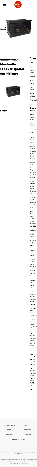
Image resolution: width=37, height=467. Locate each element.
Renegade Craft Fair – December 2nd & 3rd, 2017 (33, 202)
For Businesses (9, 425)
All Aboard (33, 230)
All (30, 66)
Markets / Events (18, 439)
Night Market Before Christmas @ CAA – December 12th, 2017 (33, 218)
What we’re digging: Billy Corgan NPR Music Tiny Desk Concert (33, 170)
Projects (32, 76)
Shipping (9, 434)
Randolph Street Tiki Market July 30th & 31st (33, 324)
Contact (28, 434)
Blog (9, 430)
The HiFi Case (18, 4)
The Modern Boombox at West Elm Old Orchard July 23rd (33, 340)
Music (31, 62)
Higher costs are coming (33, 117)
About (27, 425)
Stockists (27, 430)
